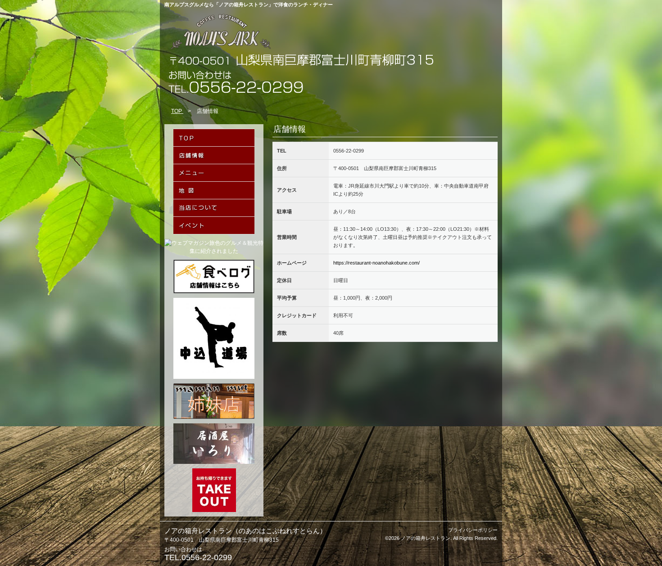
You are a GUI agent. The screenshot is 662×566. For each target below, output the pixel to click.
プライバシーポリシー (473, 530)
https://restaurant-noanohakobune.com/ (376, 262)
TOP (177, 111)
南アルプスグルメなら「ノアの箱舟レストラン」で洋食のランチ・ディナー (248, 4)
